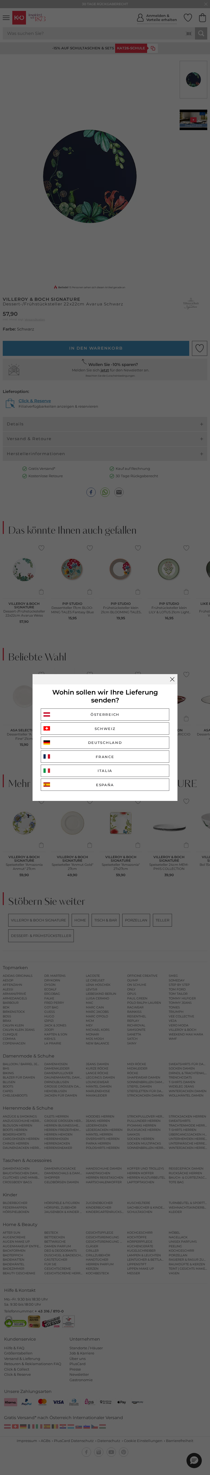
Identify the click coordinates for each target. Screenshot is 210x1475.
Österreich (105, 714)
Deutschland (105, 742)
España (105, 785)
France (105, 757)
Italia (105, 770)
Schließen (172, 679)
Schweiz (105, 728)
